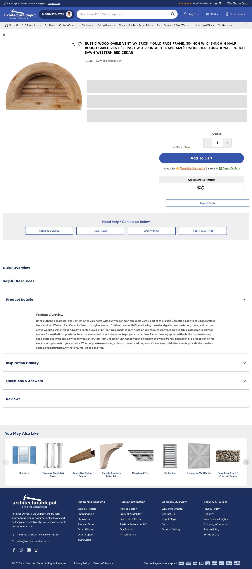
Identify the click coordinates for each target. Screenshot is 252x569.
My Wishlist (84, 519)
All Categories (128, 534)
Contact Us (168, 514)
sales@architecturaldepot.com (34, 541)
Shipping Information (216, 524)
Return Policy (211, 529)
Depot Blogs (169, 519)
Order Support (86, 534)
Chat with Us (151, 231)
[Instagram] (29, 551)
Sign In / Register (87, 508)
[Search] (173, 14)
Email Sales (100, 231)
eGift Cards (84, 539)
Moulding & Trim (203, 25)
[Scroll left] (242, 25)
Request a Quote (49, 230)
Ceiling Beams (105, 25)
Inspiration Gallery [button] (22, 363)
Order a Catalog (171, 529)
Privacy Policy (212, 508)
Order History (86, 529)
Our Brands (126, 529)
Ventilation (224, 25)
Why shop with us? (172, 508)
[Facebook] (14, 551)
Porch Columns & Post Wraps (172, 25)
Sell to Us (167, 524)
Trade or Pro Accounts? (133, 524)
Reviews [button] (13, 399)
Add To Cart (201, 158)
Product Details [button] (19, 299)
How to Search (128, 508)
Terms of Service (103, 563)
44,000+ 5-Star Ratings (205, 3)
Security (209, 514)
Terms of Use (211, 534)
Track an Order (86, 524)
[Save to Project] (80, 44)
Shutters (86, 25)
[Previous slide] (5, 462)
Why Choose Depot (237, 3)
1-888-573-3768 (203, 231)
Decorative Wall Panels (199, 473)
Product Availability (130, 514)
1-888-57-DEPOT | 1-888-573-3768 (37, 534)
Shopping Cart (86, 514)
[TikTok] (36, 551)
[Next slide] (246, 462)
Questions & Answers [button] (24, 381)
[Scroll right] (247, 25)
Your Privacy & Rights (216, 519)
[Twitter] (21, 551)
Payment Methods (130, 519)
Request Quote (207, 203)
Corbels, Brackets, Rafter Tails (135, 25)
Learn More (54, 3)
